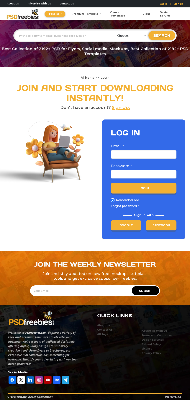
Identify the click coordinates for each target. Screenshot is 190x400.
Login (163, 4)
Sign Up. (121, 107)
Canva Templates (117, 14)
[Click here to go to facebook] (12, 379)
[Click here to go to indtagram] (39, 379)
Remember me (127, 200)
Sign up (178, 4)
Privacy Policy (151, 353)
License (147, 348)
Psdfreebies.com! (36, 333)
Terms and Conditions (157, 335)
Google (126, 225)
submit (145, 291)
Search (161, 35)
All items (87, 77)
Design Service (165, 14)
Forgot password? (125, 206)
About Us (13, 3)
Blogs (146, 13)
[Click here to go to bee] (57, 379)
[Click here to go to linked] (30, 379)
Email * (117, 146)
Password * (121, 166)
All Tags (102, 334)
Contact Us (67, 3)
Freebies (54, 13)
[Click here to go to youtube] (48, 379)
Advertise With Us (39, 3)
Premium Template (85, 13)
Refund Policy (151, 344)
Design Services (153, 339)
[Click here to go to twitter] (21, 379)
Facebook (161, 225)
